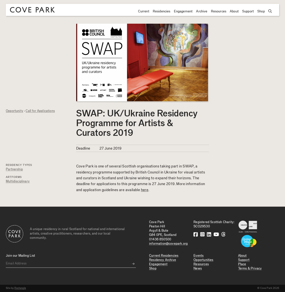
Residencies (161, 11)
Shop (261, 11)
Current (143, 11)
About (234, 11)
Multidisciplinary (18, 181)
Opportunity (14, 111)
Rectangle (20, 288)
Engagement (183, 11)
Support (248, 11)
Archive (201, 11)
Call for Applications (40, 111)
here (145, 190)
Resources (218, 11)
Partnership (14, 169)
